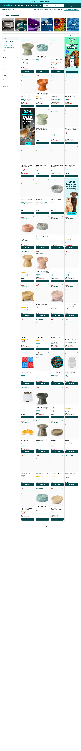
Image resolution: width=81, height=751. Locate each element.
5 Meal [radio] (67, 410)
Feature (4, 54)
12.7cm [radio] (37, 377)
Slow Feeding (21, 24)
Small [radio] (23, 63)
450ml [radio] (52, 478)
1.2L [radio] (59, 100)
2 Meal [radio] (67, 274)
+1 (36, 205)
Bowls (8, 24)
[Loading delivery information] (7, 9)
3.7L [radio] (28, 203)
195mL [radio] (52, 512)
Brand (4, 68)
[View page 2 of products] (55, 526)
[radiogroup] (27, 63)
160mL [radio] (52, 241)
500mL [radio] (23, 100)
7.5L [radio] (57, 342)
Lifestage (4, 75)
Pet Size (4, 57)
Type (4, 50)
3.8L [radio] (46, 203)
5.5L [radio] (31, 203)
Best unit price (9, 41)
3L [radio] (29, 100)
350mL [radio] (52, 100)
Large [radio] (26, 63)
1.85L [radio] (43, 203)
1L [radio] (25, 100)
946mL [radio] (23, 203)
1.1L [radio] (40, 203)
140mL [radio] (52, 445)
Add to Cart (27, 71)
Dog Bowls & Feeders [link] (15, 12)
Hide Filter (4, 35)
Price (4, 79)
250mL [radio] (67, 343)
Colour (4, 72)
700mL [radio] (56, 100)
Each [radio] (37, 60)
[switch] (5, 41)
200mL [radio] (67, 308)
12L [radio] (51, 274)
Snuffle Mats (60, 24)
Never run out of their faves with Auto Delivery (40, 1)
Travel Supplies (34, 24)
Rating (4, 82)
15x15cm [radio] (23, 476)
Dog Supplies (8, 12)
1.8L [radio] (51, 170)
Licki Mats (73, 24)
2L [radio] (27, 100)
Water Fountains (47, 24)
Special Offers (5, 86)
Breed (4, 61)
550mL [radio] (37, 203)
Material (4, 64)
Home (3, 12)
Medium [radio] (52, 376)
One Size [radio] (67, 100)
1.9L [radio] (26, 203)
